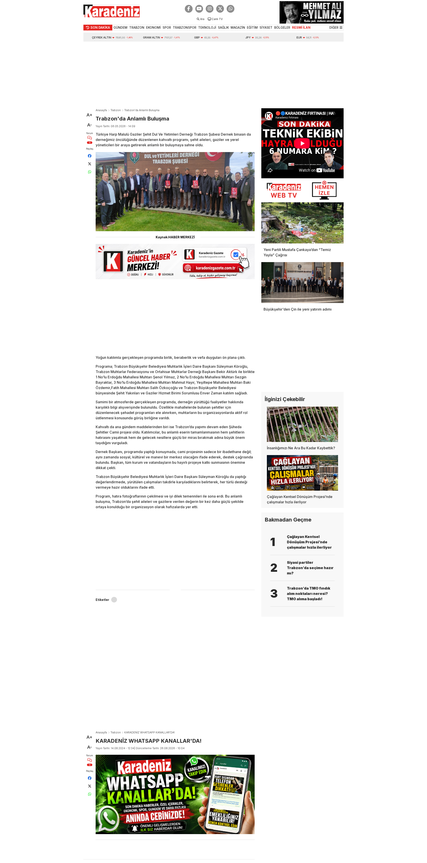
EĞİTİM (252, 27)
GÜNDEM (120, 27)
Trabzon (116, 110)
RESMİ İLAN (301, 27)
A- (89, 125)
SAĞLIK (223, 27)
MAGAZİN (238, 27)
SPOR (167, 27)
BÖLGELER (282, 27)
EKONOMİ (153, 27)
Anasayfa (101, 110)
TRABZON (136, 27)
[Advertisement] (213, 75)
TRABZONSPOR (184, 27)
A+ (90, 115)
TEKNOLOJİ (207, 27)
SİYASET (266, 27)
